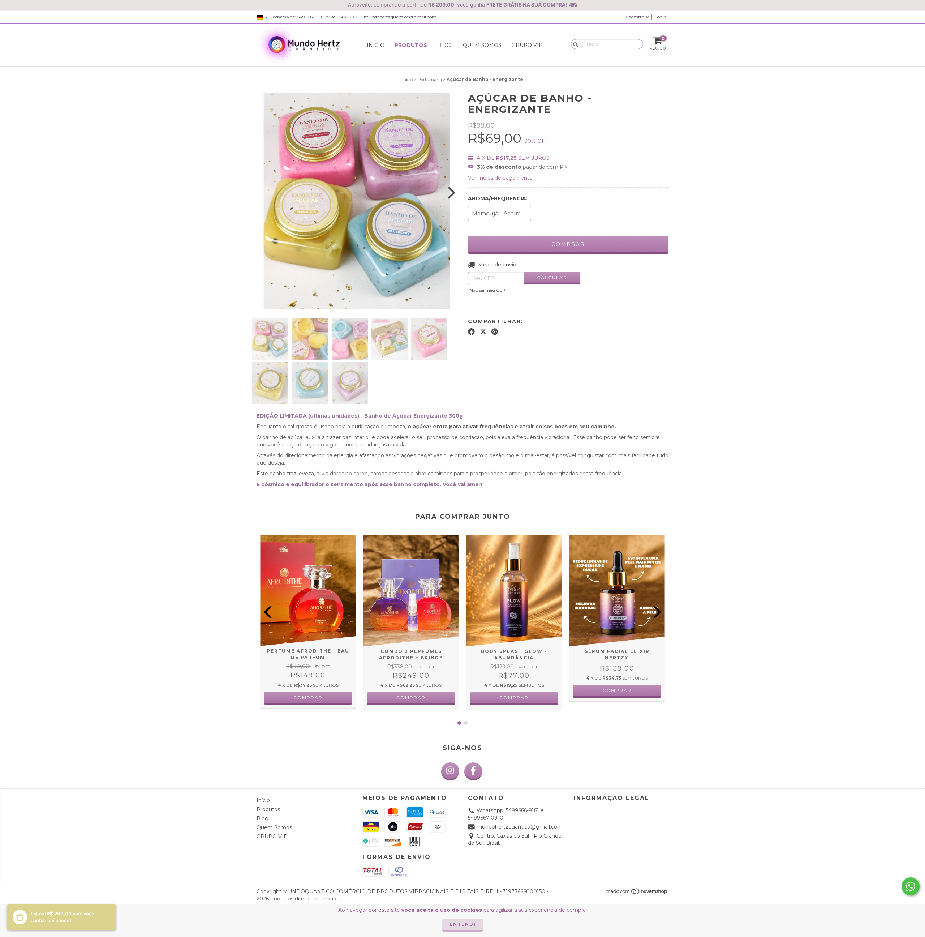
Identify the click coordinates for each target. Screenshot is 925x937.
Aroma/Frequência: (498, 198)
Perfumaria (430, 79)
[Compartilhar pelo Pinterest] (494, 331)
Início (375, 45)
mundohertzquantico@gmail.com (400, 17)
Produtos (411, 45)
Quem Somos (482, 45)
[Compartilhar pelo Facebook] (471, 331)
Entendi (462, 924)
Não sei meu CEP (487, 290)
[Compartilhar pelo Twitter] (483, 331)
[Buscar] (574, 44)
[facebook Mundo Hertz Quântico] (473, 771)
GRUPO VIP (527, 45)
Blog (445, 45)
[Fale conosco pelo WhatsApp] (911, 886)
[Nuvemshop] (636, 893)
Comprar (411, 697)
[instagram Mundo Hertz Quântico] (450, 771)
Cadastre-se (637, 17)
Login (661, 17)
